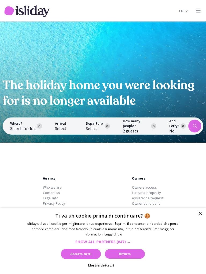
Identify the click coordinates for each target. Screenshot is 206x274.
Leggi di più (113, 234)
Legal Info (50, 198)
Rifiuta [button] (125, 254)
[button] (103, 241)
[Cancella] (183, 126)
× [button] (200, 214)
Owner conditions (146, 203)
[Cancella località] (39, 126)
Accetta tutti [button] (80, 254)
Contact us (51, 192)
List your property (146, 192)
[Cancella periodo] (107, 126)
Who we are (52, 187)
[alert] (103, 241)
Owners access (144, 187)
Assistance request (147, 198)
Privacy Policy (54, 203)
